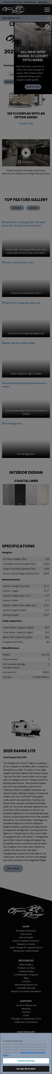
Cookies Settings (26, 1061)
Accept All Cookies (26, 1068)
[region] (26, 1053)
